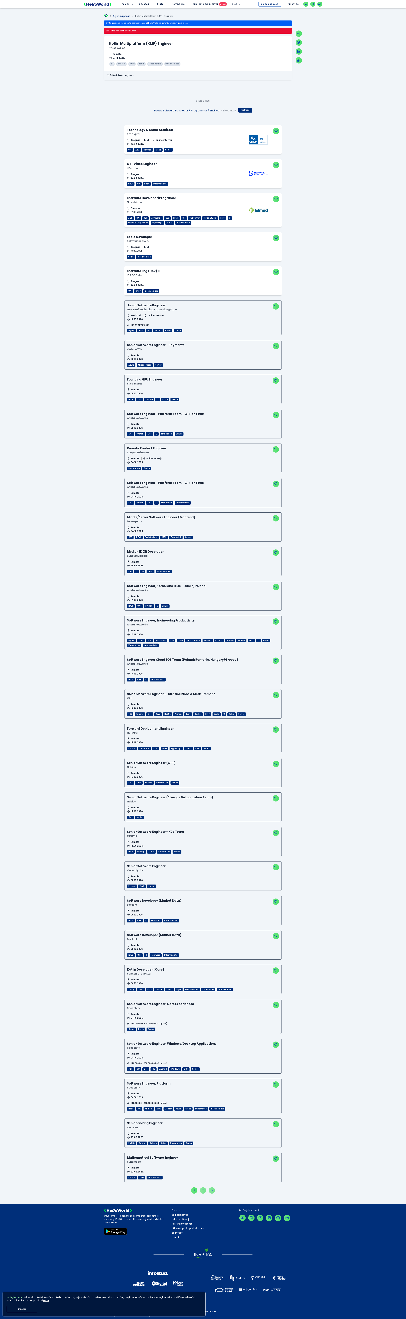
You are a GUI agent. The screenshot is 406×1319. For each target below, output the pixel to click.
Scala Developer (139, 237)
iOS (153, 1069)
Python (149, 399)
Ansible (230, 640)
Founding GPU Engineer (144, 379)
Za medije (177, 1232)
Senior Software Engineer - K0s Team (155, 832)
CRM (197, 748)
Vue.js (170, 222)
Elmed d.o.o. (134, 202)
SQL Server (195, 218)
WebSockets (151, 537)
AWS (149, 989)
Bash (146, 184)
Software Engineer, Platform (148, 1083)
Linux (130, 184)
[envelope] (287, 1218)
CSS (167, 218)
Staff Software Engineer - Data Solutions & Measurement (171, 694)
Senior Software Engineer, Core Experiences (160, 1004)
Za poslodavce (269, 4)
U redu (22, 1309)
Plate (160, 4)
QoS (150, 434)
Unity (138, 291)
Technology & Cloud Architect (150, 130)
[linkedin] (299, 51)
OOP (186, 1069)
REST (222, 218)
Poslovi (126, 4)
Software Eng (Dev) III (143, 271)
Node (131, 399)
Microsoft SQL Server (138, 222)
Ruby (188, 714)
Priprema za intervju (205, 4)
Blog (234, 4)
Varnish (207, 640)
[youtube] (260, 1218)
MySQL (131, 330)
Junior (178, 330)
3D (142, 571)
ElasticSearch (193, 640)
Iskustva (143, 4)
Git (129, 150)
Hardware (155, 920)
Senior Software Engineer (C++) (151, 763)
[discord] (278, 1218)
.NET (130, 218)
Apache (140, 714)
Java (141, 330)
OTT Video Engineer (142, 164)
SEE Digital (133, 134)
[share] (299, 60)
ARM (137, 150)
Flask (142, 886)
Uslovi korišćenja (181, 1219)
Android (163, 1069)
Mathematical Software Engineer (152, 1157)
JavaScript (156, 218)
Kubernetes (134, 645)
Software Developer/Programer (151, 198)
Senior (168, 150)
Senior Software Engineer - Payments (155, 345)
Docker (198, 714)
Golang (140, 851)
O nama (176, 1210)
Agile (178, 989)
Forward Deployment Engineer (150, 728)
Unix (150, 640)
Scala (131, 257)
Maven (158, 330)
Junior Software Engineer (146, 305)
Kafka (231, 714)
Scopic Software (138, 452)
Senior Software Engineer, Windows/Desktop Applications (171, 1044)
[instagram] (251, 1218)
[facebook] (299, 33)
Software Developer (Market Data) (154, 900)
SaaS (164, 748)
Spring (131, 989)
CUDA (165, 399)
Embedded (166, 434)
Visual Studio (210, 218)
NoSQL (167, 714)
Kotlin (141, 1029)
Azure (131, 365)
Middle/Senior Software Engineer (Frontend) (161, 517)
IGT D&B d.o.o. (136, 275)
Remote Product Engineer (146, 448)
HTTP (164, 537)
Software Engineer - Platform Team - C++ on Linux (165, 414)
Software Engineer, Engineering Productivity (161, 620)
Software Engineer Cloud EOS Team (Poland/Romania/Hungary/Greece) (182, 660)
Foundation (134, 468)
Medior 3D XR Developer (145, 551)
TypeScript (157, 222)
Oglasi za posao (121, 16)
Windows (175, 1069)
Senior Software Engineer (146, 866)
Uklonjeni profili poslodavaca (188, 1228)
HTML (175, 218)
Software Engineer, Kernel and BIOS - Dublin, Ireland (166, 586)
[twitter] (299, 42)
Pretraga (245, 110)
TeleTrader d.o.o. (138, 241)
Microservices (144, 365)
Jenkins (241, 640)
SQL (145, 218)
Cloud (158, 150)
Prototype (144, 748)
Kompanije (178, 4)
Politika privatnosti (182, 1223)
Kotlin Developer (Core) (145, 969)
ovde (46, 1300)
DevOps (147, 150)
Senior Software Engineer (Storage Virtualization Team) (170, 797)
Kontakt (176, 1237)
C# (138, 218)
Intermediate (160, 184)
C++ (140, 399)
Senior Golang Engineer (145, 1123)
